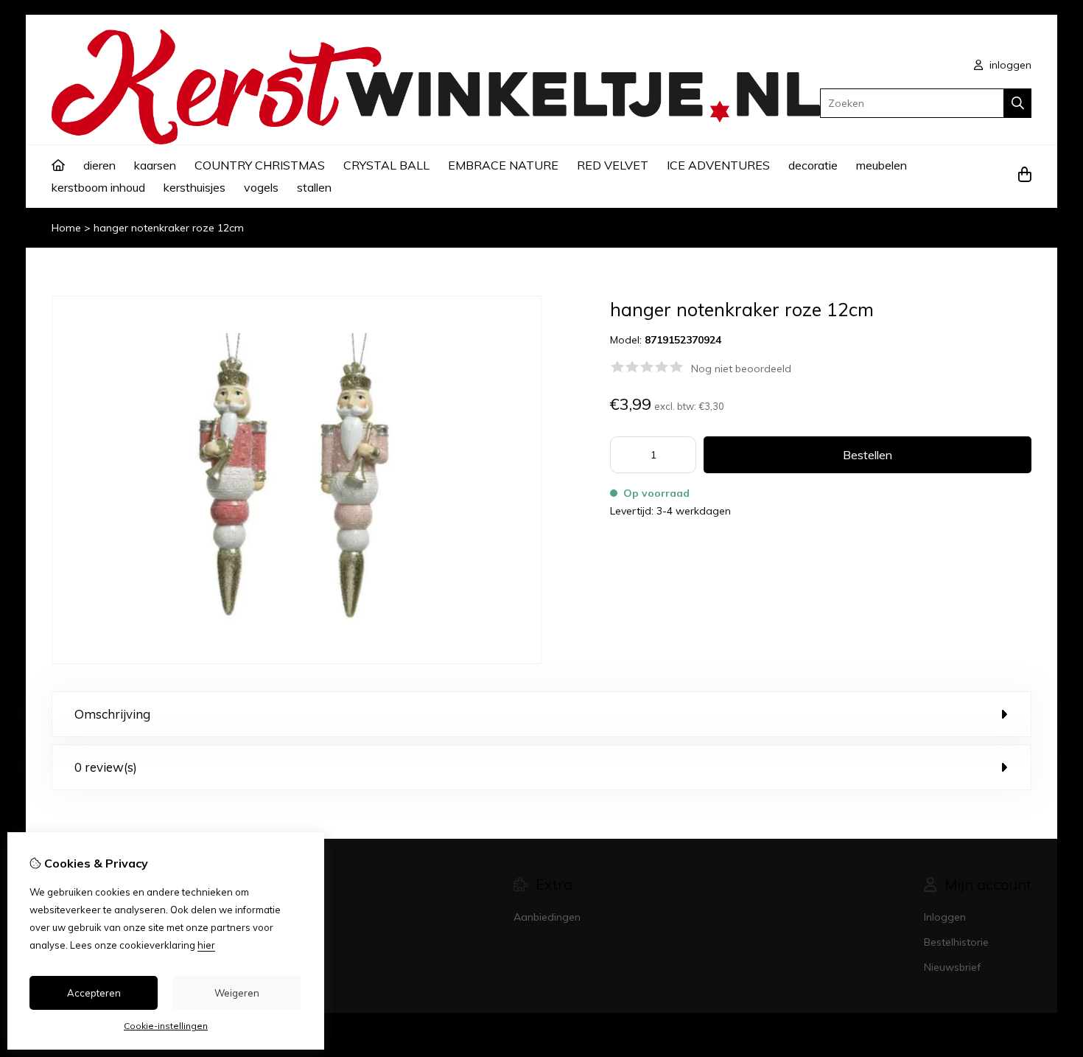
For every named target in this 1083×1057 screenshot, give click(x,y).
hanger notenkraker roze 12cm (169, 227)
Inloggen (945, 917)
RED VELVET (612, 165)
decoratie (813, 165)
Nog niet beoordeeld (741, 368)
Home (66, 227)
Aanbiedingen (547, 917)
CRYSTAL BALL (386, 165)
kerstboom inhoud (98, 187)
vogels (261, 187)
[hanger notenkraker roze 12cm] (297, 660)
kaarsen (155, 165)
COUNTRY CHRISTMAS (259, 165)
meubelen (881, 165)
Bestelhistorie (956, 942)
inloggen (1008, 64)
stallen (314, 187)
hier (206, 945)
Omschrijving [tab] (112, 714)
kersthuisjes (194, 187)
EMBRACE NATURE (503, 165)
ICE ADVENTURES (718, 165)
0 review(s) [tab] (105, 767)
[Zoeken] (1017, 103)
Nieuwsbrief (952, 967)
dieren (99, 165)
